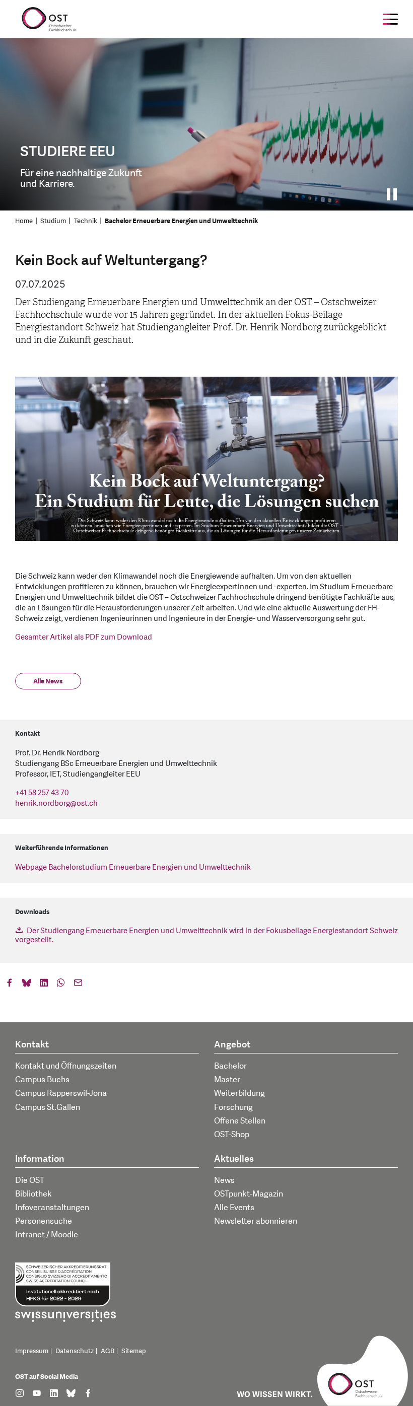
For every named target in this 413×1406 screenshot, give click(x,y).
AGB (107, 1351)
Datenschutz (74, 1351)
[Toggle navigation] (390, 19)
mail (78, 985)
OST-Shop (231, 1134)
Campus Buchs (42, 1079)
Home (24, 221)
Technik (85, 221)
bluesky (26, 985)
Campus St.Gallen (47, 1107)
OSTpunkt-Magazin (248, 1194)
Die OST (29, 1180)
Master (227, 1079)
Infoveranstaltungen (52, 1207)
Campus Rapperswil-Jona (61, 1093)
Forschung (233, 1107)
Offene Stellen (239, 1121)
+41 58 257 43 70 (41, 793)
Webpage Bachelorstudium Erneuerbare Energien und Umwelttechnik (133, 867)
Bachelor (230, 1066)
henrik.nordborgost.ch (56, 803)
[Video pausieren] (395, 194)
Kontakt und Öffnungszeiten (65, 1066)
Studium (53, 221)
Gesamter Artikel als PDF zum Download (83, 637)
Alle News (48, 681)
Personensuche (43, 1221)
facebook (9, 985)
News (224, 1180)
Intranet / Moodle (46, 1234)
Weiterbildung (239, 1093)
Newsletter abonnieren (255, 1221)
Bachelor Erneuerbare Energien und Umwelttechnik (181, 221)
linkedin (43, 985)
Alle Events (234, 1207)
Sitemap (133, 1351)
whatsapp (60, 985)
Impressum (31, 1351)
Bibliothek (33, 1194)
